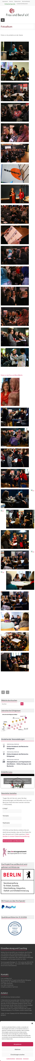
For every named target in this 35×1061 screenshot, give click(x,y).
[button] (32, 1023)
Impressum (26, 1058)
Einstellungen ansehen (17, 1054)
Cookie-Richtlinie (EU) (22, 3)
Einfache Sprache (10, 4)
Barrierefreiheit (26, 1)
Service (11, 1)
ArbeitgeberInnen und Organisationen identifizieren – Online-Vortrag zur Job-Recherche (19, 764)
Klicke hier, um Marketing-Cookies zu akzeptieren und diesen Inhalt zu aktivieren (17, 781)
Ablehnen (17, 1049)
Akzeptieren (17, 1044)
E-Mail (5, 808)
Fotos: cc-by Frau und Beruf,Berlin (11, 375)
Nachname (6, 823)
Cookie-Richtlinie (10, 1058)
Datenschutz (19, 1058)
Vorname (6, 816)
